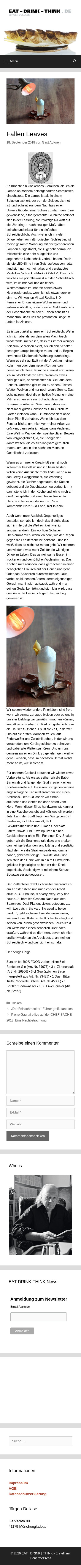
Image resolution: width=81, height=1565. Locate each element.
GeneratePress (40, 1558)
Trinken (16, 1003)
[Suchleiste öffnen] (74, 61)
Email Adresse (20, 1306)
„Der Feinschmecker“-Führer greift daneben (42, 1009)
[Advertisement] (37, 1389)
